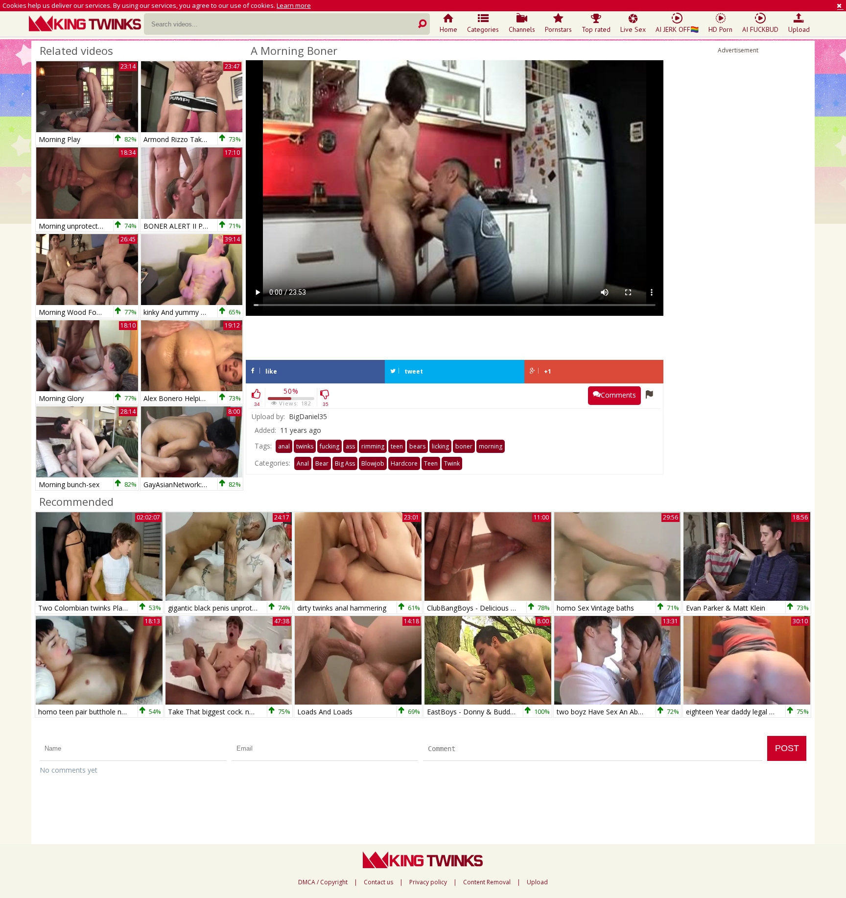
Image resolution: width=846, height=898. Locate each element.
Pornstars (558, 29)
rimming (372, 446)
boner (463, 446)
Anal (303, 463)
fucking (329, 446)
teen (397, 446)
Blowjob (372, 463)
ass (350, 446)
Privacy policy (428, 882)
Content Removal (487, 882)
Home (448, 29)
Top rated (596, 29)
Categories (483, 29)
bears (417, 446)
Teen (431, 463)
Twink (452, 463)
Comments (618, 395)
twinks (304, 446)
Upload (799, 29)
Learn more (294, 5)
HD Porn (720, 29)
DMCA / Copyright (323, 882)
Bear (322, 463)
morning (490, 446)
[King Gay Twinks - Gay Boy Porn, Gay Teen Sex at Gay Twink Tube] (86, 24)
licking (440, 446)
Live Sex (633, 29)
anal (284, 446)
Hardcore (404, 463)
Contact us (378, 882)
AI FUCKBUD (760, 29)
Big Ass (345, 463)
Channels (522, 29)
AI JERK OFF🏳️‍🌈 (677, 29)
